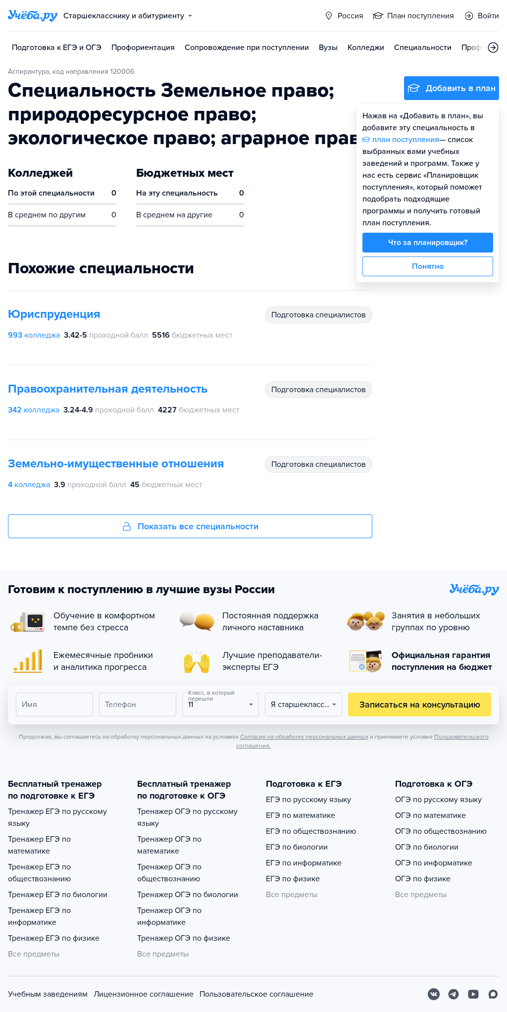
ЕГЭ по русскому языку (308, 800)
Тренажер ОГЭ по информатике (169, 916)
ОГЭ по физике (423, 879)
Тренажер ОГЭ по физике (183, 938)
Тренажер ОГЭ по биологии (187, 895)
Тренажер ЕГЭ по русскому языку (57, 817)
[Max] (493, 994)
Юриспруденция (54, 314)
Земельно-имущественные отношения (116, 463)
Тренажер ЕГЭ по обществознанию (39, 873)
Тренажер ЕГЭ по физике (54, 938)
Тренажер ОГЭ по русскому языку (187, 817)
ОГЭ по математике (430, 815)
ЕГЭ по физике (293, 879)
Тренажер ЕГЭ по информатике (39, 916)
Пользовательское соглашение (256, 994)
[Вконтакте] (434, 994)
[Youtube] (473, 994)
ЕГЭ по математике (300, 815)
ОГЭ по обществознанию (441, 831)
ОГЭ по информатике (433, 863)
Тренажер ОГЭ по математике (169, 845)
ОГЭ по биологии (426, 847)
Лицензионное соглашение (144, 994)
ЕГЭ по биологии (297, 847)
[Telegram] (453, 994)
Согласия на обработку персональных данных (304, 736)
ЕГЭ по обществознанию (311, 831)
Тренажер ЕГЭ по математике (39, 845)
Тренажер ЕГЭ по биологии (57, 895)
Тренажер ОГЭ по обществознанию (169, 873)
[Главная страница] (32, 16)
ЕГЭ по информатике (304, 863)
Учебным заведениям (48, 994)
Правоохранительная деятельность (107, 389)
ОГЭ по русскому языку (438, 800)
